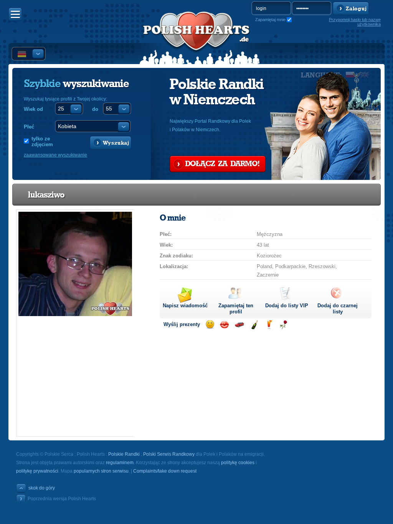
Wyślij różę (283, 324)
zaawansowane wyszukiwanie (55, 155)
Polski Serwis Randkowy (169, 454)
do (95, 109)
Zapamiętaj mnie (270, 19)
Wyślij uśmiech (209, 324)
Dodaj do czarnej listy (337, 309)
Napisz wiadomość (185, 305)
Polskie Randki (124, 454)
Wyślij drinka (268, 324)
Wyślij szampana (254, 324)
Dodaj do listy (286, 305)
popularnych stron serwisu (101, 471)
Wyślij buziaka (224, 324)
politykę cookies (237, 462)
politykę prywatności (37, 471)
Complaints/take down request (164, 471)
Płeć (29, 127)
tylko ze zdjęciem (42, 141)
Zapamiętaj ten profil (235, 309)
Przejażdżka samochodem (239, 324)
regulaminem (120, 462)
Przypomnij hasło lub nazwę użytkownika (355, 21)
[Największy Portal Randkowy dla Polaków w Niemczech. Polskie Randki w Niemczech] (196, 38)
